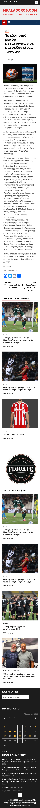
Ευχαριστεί (6, 791)
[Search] (36, 22)
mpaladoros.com (20, 10)
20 (20, 736)
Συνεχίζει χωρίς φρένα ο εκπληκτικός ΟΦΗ (14, 628)
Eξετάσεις (6, 787)
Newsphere (14, 805)
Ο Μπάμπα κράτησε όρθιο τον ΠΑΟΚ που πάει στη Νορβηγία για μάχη (19, 388)
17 (5, 736)
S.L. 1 (7, 31)
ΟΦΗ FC (6, 623)
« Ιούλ (4, 752)
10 (5, 731)
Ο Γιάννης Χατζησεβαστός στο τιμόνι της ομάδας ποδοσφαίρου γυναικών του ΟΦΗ (19, 676)
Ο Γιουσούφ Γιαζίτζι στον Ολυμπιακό (11, 285)
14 (25, 731)
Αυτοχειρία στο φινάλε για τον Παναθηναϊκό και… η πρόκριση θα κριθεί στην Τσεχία (18, 340)
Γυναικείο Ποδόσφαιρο (11, 671)
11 (10, 731)
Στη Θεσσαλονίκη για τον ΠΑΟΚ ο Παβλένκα (29, 286)
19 (15, 736)
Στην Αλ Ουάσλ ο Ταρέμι (13, 435)
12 (15, 731)
